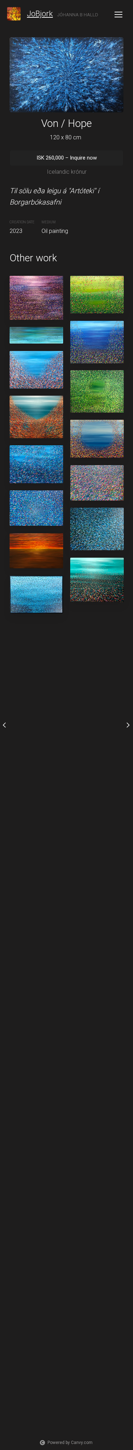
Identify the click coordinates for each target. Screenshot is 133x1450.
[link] (14, 14)
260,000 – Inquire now (67, 158)
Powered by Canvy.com (70, 1442)
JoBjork (40, 13)
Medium (48, 222)
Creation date (22, 222)
